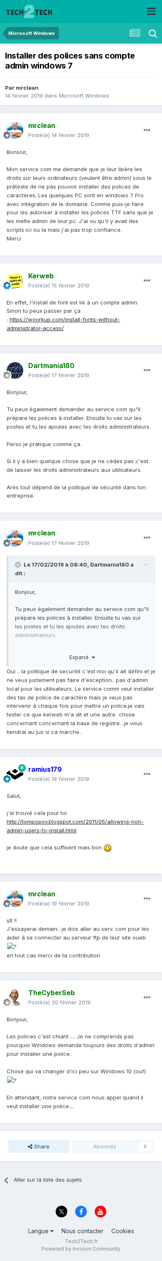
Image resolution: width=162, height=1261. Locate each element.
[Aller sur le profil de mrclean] (15, 130)
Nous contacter (82, 1230)
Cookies (122, 1230)
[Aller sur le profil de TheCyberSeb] (15, 997)
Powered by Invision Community (81, 1249)
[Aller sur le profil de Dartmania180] (15, 370)
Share (40, 1146)
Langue (39, 1230)
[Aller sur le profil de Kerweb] (15, 280)
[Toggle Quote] (18, 564)
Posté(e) (58, 135)
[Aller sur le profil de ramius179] (15, 774)
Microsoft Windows (84, 95)
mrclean (27, 87)
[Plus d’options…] (147, 130)
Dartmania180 (109, 564)
